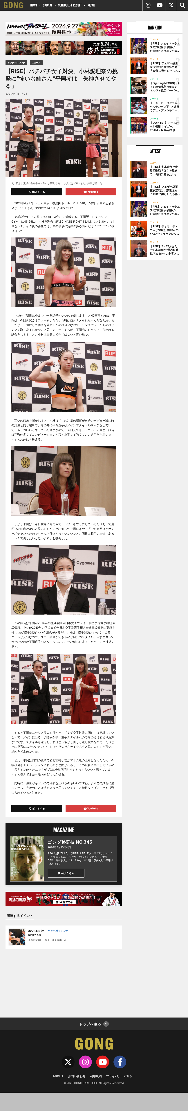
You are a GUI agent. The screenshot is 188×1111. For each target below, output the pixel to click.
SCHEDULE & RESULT (70, 5)
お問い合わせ (77, 1076)
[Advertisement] (64, 980)
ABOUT (58, 1076)
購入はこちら (66, 873)
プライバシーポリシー (120, 1076)
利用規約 (96, 1076)
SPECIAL (47, 5)
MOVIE (91, 5)
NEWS (33, 5)
